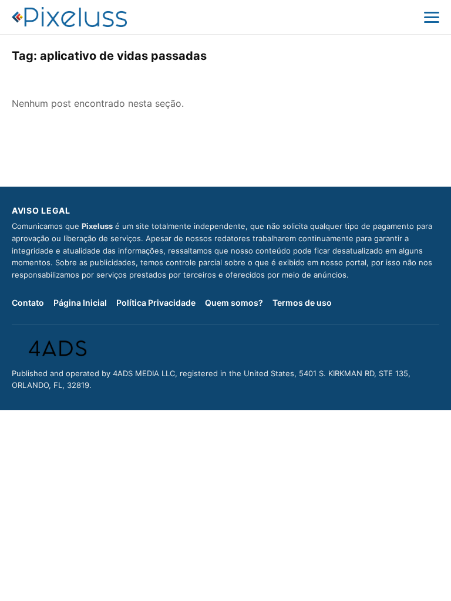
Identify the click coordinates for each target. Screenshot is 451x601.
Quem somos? (234, 303)
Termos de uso (302, 303)
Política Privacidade (156, 303)
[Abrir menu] (431, 17)
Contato (28, 303)
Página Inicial (80, 303)
